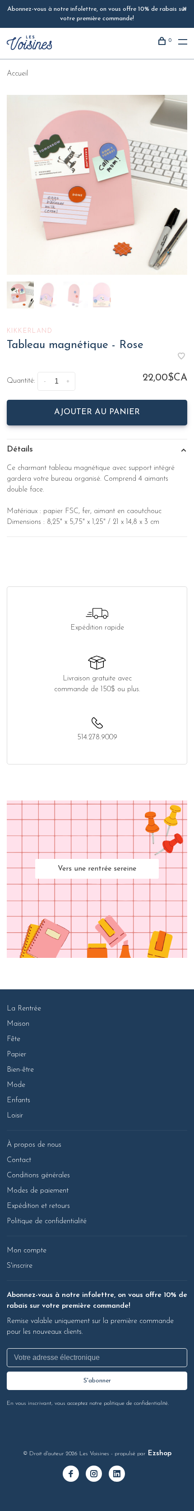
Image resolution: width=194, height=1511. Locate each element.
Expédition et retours (38, 1206)
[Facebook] (74, 1475)
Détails (20, 450)
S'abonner (97, 1380)
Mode (16, 1085)
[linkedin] (120, 1475)
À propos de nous (34, 1145)
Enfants (18, 1100)
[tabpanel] (97, 185)
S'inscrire (19, 1266)
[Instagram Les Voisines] (97, 1475)
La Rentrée (24, 1008)
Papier (16, 1054)
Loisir (15, 1115)
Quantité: (21, 380)
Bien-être (20, 1069)
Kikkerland (29, 331)
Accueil (17, 73)
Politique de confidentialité (47, 1221)
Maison (18, 1024)
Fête (13, 1039)
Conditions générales (38, 1175)
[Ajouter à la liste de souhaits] (181, 357)
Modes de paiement (38, 1190)
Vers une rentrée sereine (97, 868)
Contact (19, 1160)
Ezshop (159, 1453)
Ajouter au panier (97, 412)
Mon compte (26, 1250)
